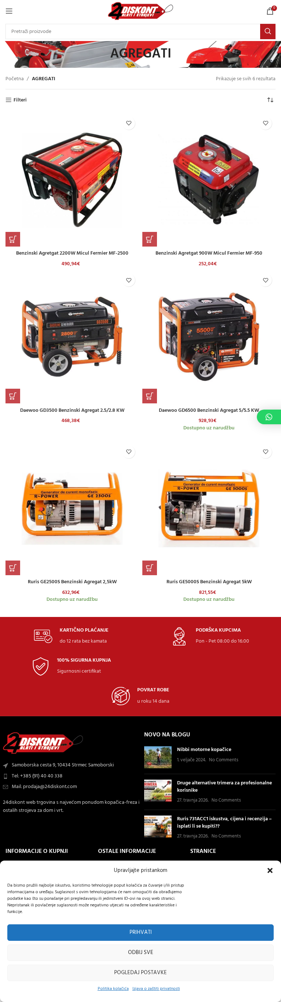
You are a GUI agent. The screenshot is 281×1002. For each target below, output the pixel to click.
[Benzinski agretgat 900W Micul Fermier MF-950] (209, 180)
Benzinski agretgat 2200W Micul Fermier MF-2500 (72, 253)
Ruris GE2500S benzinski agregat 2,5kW (72, 582)
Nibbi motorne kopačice (204, 750)
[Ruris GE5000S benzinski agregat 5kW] (209, 508)
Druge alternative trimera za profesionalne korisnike (224, 787)
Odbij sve (140, 952)
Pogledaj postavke (140, 972)
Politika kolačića (113, 988)
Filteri (20, 100)
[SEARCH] (268, 31)
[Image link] (43, 743)
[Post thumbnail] (158, 757)
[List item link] (71, 776)
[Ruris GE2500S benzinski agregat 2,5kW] (72, 508)
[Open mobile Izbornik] (9, 11)
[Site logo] (140, 11)
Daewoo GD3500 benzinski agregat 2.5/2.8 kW (72, 410)
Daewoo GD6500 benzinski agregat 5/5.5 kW (209, 410)
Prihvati (141, 932)
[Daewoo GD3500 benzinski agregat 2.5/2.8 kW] (72, 336)
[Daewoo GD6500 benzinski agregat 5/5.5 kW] (209, 336)
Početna (14, 79)
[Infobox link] (71, 636)
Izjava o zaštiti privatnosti (156, 988)
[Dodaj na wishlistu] (128, 123)
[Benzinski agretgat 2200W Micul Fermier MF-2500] (72, 180)
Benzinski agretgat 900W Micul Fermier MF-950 (209, 253)
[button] (270, 870)
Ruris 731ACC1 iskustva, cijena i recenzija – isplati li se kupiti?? (224, 823)
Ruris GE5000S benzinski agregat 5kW (209, 582)
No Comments (223, 760)
